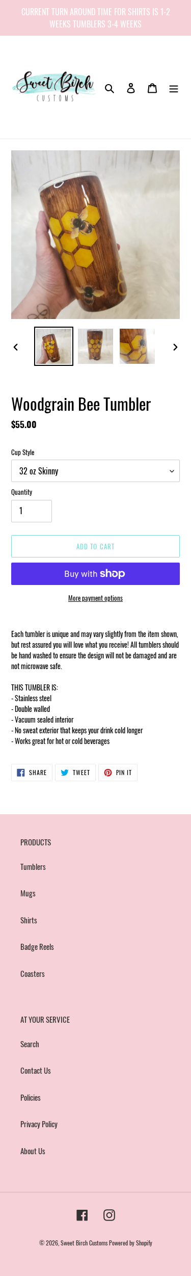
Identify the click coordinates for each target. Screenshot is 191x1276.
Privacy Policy (39, 1123)
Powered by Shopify (130, 1242)
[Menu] (173, 87)
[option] (54, 346)
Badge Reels (37, 946)
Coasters (32, 973)
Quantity (21, 492)
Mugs (28, 892)
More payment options (95, 598)
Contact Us (35, 1070)
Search (29, 1043)
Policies (30, 1097)
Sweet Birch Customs (84, 1242)
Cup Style (22, 452)
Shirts (28, 919)
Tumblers (33, 866)
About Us (32, 1150)
